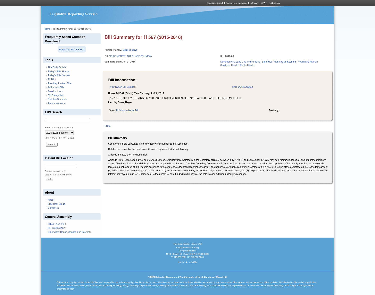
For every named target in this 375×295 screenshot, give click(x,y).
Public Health (247, 65)
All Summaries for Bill (127, 110)
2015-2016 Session (242, 86)
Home (47, 28)
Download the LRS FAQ (71, 49)
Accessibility (191, 262)
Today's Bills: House (58, 71)
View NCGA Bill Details (122, 86)
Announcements (56, 103)
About (51, 199)
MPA (263, 3)
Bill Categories (55, 95)
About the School (215, 3)
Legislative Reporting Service (73, 14)
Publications (274, 3)
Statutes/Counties (57, 99)
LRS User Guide (56, 203)
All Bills (52, 79)
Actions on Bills (56, 87)
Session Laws (55, 91)
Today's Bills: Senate (59, 75)
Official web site (57, 223)
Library (253, 3)
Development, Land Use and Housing (240, 61)
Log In (181, 262)
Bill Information (57, 227)
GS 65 (107, 125)
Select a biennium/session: (59, 127)
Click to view (130, 50)
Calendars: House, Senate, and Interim (69, 231)
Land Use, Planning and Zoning (279, 61)
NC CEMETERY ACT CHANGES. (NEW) (130, 56)
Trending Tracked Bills (59, 83)
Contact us (53, 207)
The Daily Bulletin (57, 67)
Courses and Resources (236, 3)
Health (234, 65)
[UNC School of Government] (136, 3)
